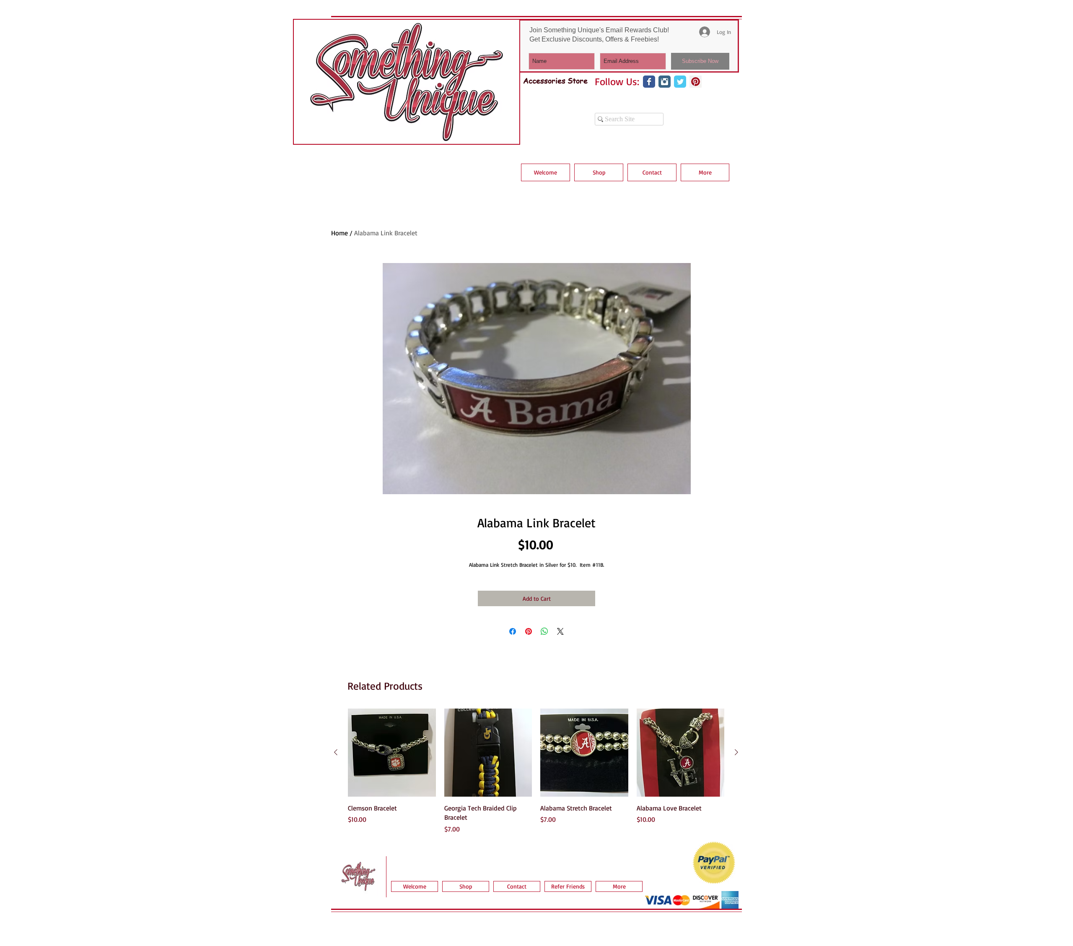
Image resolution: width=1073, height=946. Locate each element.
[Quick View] (392, 753)
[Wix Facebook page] (649, 82)
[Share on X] (560, 631)
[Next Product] (736, 752)
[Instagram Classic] (664, 82)
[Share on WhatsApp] (544, 631)
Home (339, 233)
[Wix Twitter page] (680, 82)
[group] (536, 771)
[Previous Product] (336, 752)
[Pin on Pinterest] (529, 631)
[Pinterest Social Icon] (695, 82)
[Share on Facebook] (513, 631)
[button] (598, 172)
